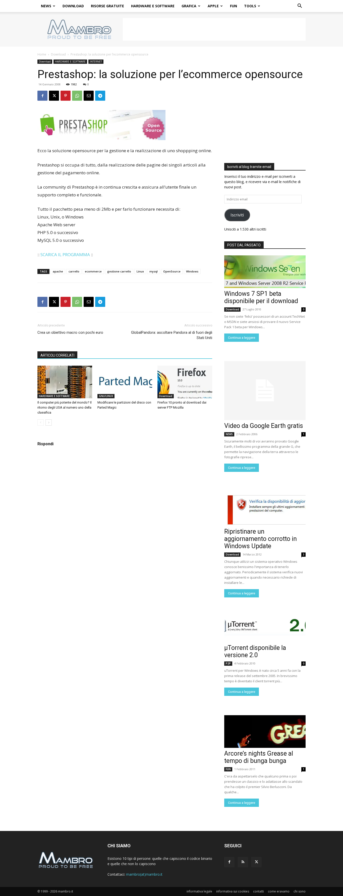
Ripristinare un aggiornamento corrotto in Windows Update (260, 539)
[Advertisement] (214, 29)
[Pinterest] (66, 96)
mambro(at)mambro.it (144, 874)
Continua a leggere (241, 338)
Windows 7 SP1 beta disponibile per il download (261, 297)
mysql (153, 271)
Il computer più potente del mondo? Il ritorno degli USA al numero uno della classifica (64, 407)
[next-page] (48, 422)
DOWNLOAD (73, 6)
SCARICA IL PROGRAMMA (65, 254)
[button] (300, 6)
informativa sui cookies (232, 891)
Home (41, 54)
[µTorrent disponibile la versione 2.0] (265, 625)
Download (58, 54)
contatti (258, 891)
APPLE (213, 6)
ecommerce (93, 271)
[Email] (89, 96)
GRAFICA (189, 6)
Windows (192, 271)
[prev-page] (40, 422)
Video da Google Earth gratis (263, 425)
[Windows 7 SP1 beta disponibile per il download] (265, 271)
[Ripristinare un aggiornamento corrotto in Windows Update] (265, 509)
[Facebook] (42, 96)
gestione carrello (119, 271)
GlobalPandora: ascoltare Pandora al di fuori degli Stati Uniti (171, 335)
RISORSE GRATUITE (107, 6)
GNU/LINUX (106, 396)
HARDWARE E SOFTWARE (153, 6)
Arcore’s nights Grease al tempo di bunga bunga (258, 757)
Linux (140, 271)
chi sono (300, 891)
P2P (228, 663)
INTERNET (96, 61)
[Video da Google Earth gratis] (265, 390)
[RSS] (243, 862)
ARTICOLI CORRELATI (57, 355)
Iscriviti (237, 215)
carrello (74, 271)
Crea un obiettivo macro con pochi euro (70, 332)
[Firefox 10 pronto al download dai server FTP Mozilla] (184, 382)
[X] (54, 96)
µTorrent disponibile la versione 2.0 (255, 651)
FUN (233, 6)
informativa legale (199, 891)
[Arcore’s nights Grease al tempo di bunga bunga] (265, 731)
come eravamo (279, 891)
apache (58, 271)
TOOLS (250, 6)
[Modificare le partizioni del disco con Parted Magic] (124, 382)
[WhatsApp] (77, 96)
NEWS (46, 6)
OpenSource (172, 271)
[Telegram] (100, 96)
